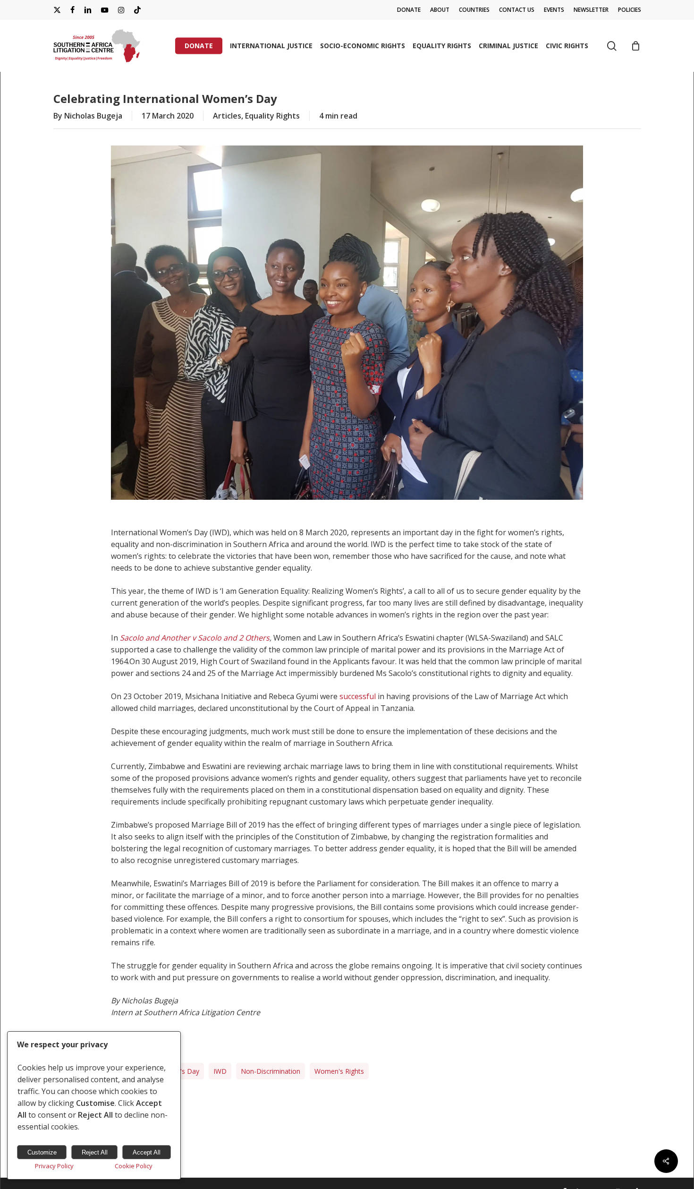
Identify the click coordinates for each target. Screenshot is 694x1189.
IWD (220, 1071)
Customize (42, 1152)
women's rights (339, 1071)
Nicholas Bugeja (93, 116)
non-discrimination (270, 1071)
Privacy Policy (54, 1166)
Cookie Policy (133, 1166)
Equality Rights (272, 116)
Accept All (147, 1152)
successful (357, 696)
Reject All (95, 1152)
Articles (227, 116)
